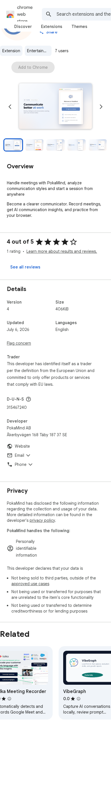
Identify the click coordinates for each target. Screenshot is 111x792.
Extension (11, 50)
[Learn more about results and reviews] (28, 399)
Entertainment (39, 50)
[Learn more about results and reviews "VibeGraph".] (78, 699)
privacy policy (42, 520)
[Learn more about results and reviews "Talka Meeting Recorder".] (9, 699)
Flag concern (19, 343)
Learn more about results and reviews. (61, 251)
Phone (20, 464)
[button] (55, 106)
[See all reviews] (25, 267)
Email (19, 455)
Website (22, 446)
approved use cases (30, 583)
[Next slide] (101, 106)
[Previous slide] (10, 106)
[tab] (23, 26)
